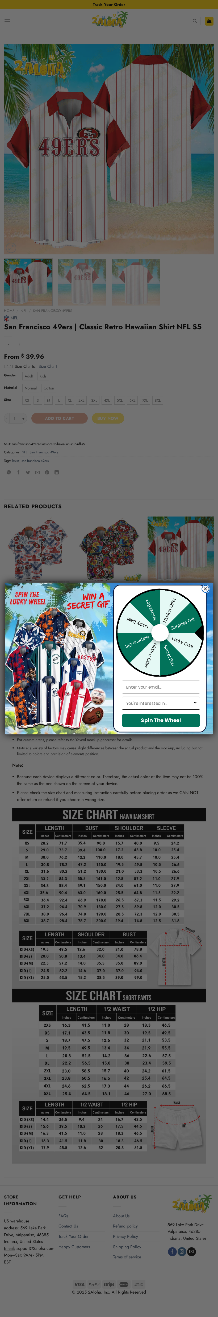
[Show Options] (195, 703)
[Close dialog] (205, 588)
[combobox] (159, 703)
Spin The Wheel (161, 720)
